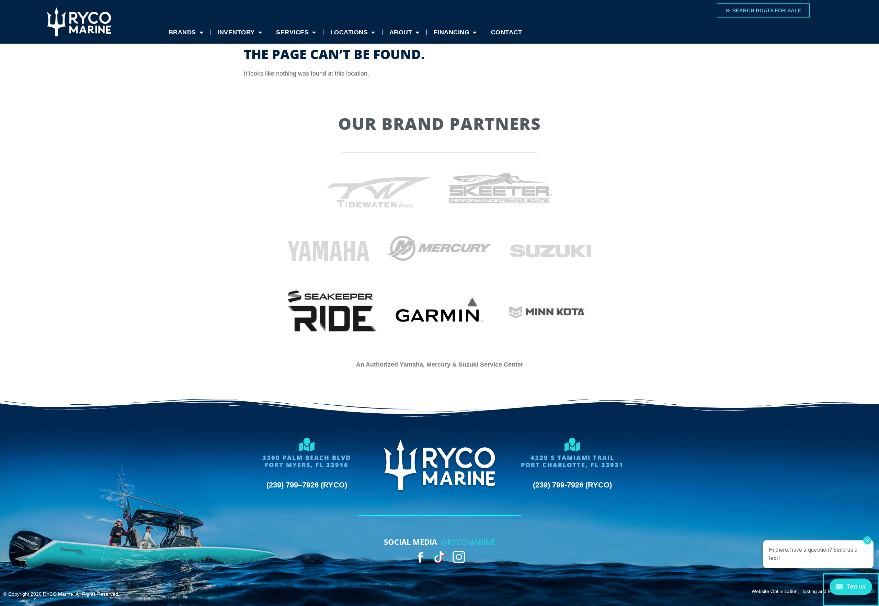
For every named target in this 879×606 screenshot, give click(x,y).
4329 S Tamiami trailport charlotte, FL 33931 (572, 461)
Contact (506, 32)
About (400, 32)
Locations (349, 32)
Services (292, 32)
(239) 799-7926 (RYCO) (572, 485)
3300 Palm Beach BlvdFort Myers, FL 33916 (306, 461)
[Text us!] (851, 589)
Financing (452, 32)
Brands (182, 32)
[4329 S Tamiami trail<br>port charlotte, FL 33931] (572, 444)
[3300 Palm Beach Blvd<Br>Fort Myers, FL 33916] (306, 444)
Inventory (236, 32)
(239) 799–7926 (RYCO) (306, 485)
